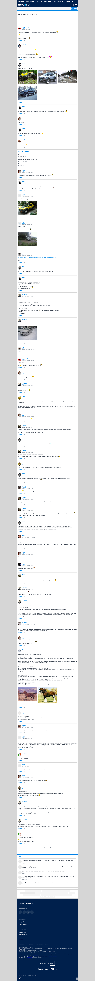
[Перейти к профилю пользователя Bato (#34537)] (19, 254)
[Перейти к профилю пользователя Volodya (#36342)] (19, 398)
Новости (32, 1)
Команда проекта (23, 934)
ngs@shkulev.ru (35, 955)
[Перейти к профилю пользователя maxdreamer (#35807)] (19, 755)
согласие (64, 8)
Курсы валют (60, 1)
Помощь (21, 939)
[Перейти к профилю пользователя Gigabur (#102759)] (19, 651)
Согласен (74, 8)
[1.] (27, 694)
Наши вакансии (22, 936)
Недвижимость (21, 1)
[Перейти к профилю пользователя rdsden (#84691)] (19, 564)
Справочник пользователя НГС (26, 903)
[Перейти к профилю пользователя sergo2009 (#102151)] (19, 623)
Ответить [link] (20, 40)
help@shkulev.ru (28, 957)
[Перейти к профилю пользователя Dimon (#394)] (19, 464)
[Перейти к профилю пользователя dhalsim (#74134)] (19, 141)
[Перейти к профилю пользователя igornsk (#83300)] (19, 119)
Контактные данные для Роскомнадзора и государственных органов (33, 944)
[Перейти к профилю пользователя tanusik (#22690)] (19, 575)
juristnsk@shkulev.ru (53, 956)
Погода (37, 1)
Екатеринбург (22, 922)
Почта (45, 1)
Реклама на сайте (23, 932)
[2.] (47, 695)
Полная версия (22, 900)
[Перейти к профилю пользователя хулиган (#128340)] (19, 487)
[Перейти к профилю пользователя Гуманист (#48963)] (19, 426)
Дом (41, 1)
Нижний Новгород (23, 924)
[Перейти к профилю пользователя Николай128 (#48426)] (19, 726)
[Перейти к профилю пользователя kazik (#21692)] (19, 348)
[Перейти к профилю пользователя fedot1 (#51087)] (19, 107)
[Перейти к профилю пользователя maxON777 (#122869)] (19, 295)
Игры (73, 1)
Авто (24, 12)
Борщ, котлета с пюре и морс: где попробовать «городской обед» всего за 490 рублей (43, 871)
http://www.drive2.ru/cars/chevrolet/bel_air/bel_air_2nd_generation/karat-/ (37, 257)
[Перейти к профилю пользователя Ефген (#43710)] (19, 536)
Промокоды (67, 1)
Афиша (54, 1)
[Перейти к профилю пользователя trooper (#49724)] (19, 65)
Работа (27, 1)
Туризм (49, 1)
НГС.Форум (20, 12)
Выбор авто (29, 12)
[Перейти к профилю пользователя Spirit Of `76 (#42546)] (19, 46)
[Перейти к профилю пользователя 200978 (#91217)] (19, 440)
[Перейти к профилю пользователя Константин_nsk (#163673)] (19, 28)
